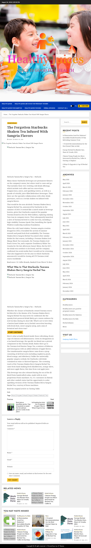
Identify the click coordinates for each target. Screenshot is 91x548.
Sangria (31, 395)
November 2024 (68, 249)
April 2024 (66, 276)
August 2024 (67, 260)
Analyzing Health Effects (70, 339)
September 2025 (68, 210)
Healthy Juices (7, 104)
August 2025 (67, 214)
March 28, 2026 (51, 538)
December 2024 (68, 245)
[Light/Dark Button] (72, 106)
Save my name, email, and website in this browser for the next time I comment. (30, 474)
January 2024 (67, 287)
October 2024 (67, 253)
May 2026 (66, 180)
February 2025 (68, 237)
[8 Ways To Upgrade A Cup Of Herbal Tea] (38, 535)
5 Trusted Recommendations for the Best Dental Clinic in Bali (52, 522)
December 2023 (68, 291)
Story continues (15, 332)
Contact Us (62, 108)
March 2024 (67, 279)
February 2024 (68, 283)
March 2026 (67, 187)
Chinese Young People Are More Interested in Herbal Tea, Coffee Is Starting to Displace (51, 501)
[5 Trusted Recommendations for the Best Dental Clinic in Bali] (38, 521)
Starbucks (41, 395)
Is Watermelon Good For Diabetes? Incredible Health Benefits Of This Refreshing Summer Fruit (74, 137)
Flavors (13, 395)
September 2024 (68, 256)
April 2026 (66, 183)
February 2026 (68, 191)
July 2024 (66, 264)
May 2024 (66, 272)
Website (10, 467)
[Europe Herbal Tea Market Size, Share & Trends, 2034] (10, 498)
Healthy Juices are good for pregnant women (31, 104)
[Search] (76, 106)
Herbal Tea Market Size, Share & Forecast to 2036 (80, 535)
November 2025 (68, 203)
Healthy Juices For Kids (33, 108)
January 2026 (67, 195)
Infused (25, 395)
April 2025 (66, 229)
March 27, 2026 (80, 540)
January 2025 (67, 241)
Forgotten (19, 395)
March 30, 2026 (22, 504)
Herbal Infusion (49, 108)
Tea (47, 395)
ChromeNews (51, 546)
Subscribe (84, 106)
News (65, 327)
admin (10, 139)
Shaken (36, 395)
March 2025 (67, 233)
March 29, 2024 (18, 139)
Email (9, 460)
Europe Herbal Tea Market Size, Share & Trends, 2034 (23, 498)
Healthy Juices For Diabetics (12, 108)
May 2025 (66, 226)
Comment (11, 429)
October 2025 (67, 206)
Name (9, 453)
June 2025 (66, 222)
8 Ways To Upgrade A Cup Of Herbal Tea (51, 534)
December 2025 (68, 199)
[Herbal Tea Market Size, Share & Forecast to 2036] (67, 535)
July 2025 (66, 218)
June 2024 (66, 268)
